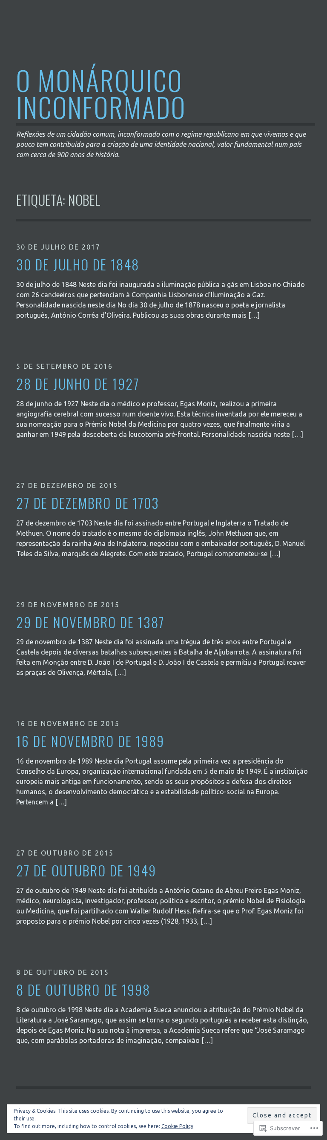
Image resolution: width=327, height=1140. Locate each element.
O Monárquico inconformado (101, 93)
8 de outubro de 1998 (83, 989)
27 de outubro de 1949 (86, 870)
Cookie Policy (177, 1126)
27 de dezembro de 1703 (87, 503)
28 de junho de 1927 (77, 383)
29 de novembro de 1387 (90, 622)
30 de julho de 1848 (77, 264)
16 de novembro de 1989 (90, 741)
